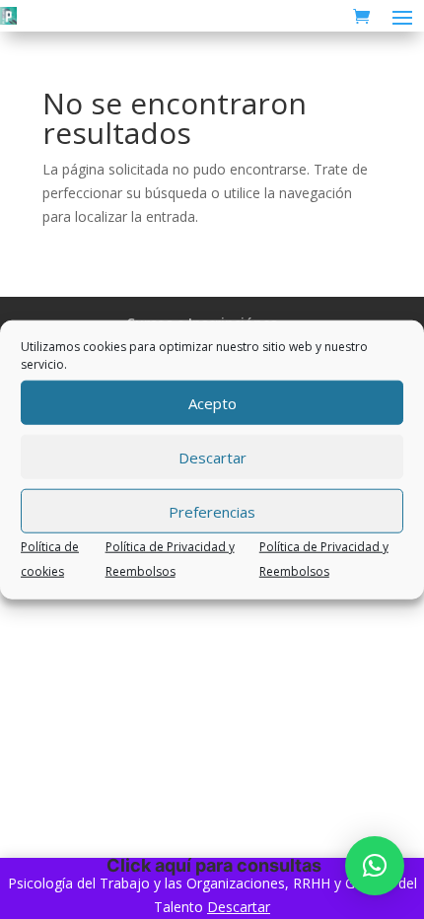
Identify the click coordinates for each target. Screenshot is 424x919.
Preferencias (212, 511)
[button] (374, 865)
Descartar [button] (238, 906)
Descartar (212, 456)
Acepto (212, 402)
